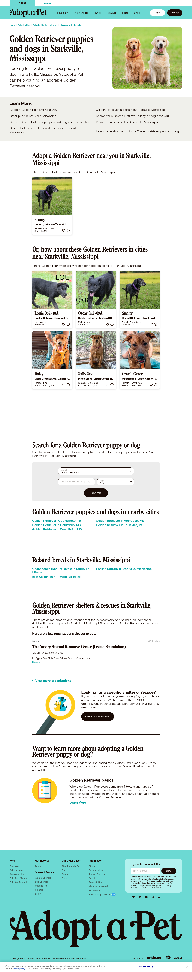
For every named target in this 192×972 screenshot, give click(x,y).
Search (96, 493)
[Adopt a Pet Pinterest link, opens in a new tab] (140, 897)
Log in (38, 894)
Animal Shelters (43, 877)
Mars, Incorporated (98, 886)
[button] (64, 230)
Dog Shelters (41, 882)
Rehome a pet (17, 870)
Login (157, 12)
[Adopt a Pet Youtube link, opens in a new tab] (147, 897)
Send (168, 871)
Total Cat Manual (18, 882)
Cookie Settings (78, 958)
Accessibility (95, 882)
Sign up (175, 12)
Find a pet (15, 866)
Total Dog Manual (18, 878)
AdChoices (94, 890)
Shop (137, 12)
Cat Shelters (41, 885)
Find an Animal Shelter (97, 716)
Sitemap (93, 866)
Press (64, 878)
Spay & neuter (17, 874)
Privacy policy (96, 870)
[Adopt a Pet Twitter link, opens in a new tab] (134, 897)
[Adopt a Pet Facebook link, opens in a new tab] (128, 897)
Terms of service (97, 874)
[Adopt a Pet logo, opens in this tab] (96, 931)
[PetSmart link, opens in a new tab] (154, 958)
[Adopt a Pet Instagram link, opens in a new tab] (153, 897)
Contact (66, 874)
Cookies (93, 878)
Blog (64, 870)
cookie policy (19, 969)
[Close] (187, 966)
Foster (125, 12)
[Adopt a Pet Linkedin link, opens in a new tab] (158, 897)
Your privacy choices (99, 894)
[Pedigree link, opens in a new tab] (168, 957)
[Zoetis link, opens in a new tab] (178, 957)
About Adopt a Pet (71, 866)
